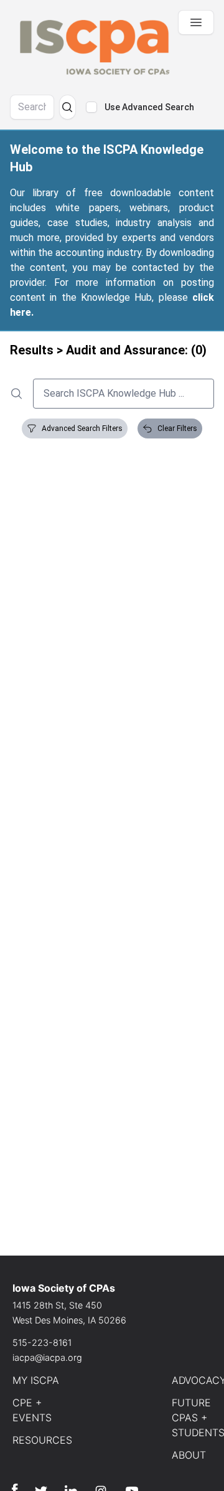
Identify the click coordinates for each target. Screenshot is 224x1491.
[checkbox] (91, 107)
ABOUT (189, 1455)
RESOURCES (42, 1440)
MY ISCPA (35, 1380)
